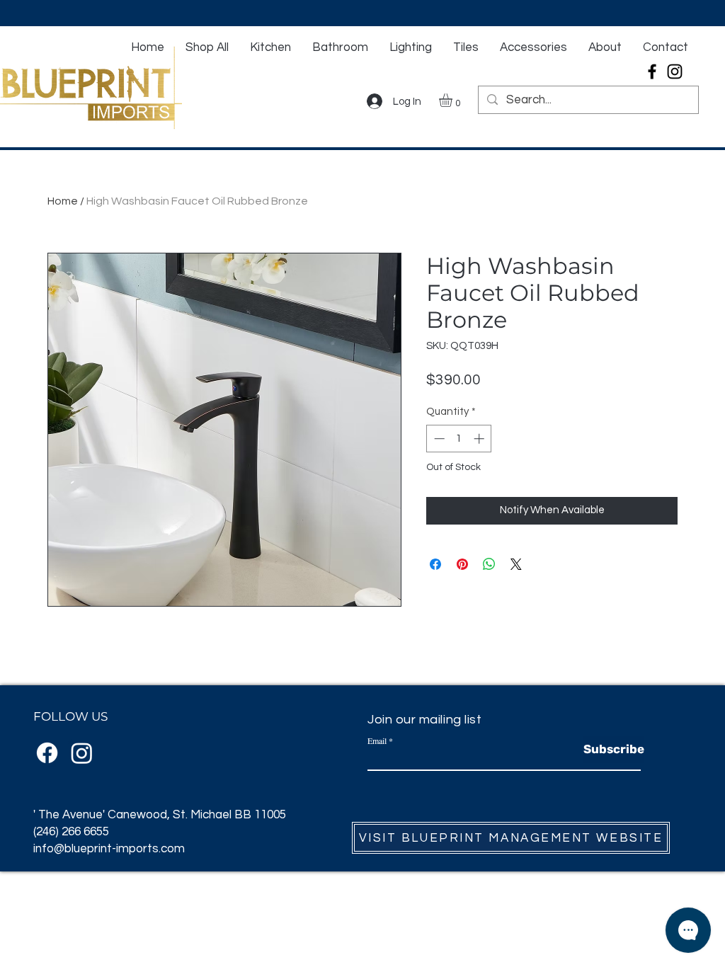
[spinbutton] (459, 438)
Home (62, 201)
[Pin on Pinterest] (462, 564)
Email (377, 740)
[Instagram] (675, 71)
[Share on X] (516, 564)
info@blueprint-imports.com (109, 848)
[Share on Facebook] (435, 564)
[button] (453, 100)
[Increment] (480, 438)
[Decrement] (437, 438)
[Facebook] (652, 71)
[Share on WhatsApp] (489, 564)
